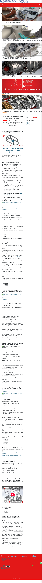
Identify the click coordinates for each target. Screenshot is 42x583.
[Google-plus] (39, 1)
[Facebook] (35, 1)
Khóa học (28, 122)
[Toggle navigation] (40, 5)
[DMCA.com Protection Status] (7, 566)
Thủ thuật (28, 124)
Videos (27, 125)
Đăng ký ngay (4, 60)
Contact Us (13, 558)
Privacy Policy (15, 578)
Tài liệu (27, 123)
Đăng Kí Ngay (4, 78)
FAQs (28, 578)
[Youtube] (41, 1)
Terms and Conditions (22, 578)
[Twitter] (37, 1)
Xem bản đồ (4, 94)
